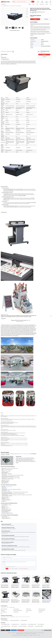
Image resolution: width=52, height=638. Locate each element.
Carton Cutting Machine (41, 624)
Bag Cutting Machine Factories (32, 624)
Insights (43, 632)
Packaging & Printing (5, 5)
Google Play (8, 630)
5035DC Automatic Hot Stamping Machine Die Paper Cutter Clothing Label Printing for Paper (46, 600)
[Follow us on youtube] (48, 630)
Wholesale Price (31, 632)
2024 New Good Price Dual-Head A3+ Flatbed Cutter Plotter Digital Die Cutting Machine (25, 600)
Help (37, 4)
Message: (4, 561)
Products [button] (14, 1)
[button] (30, 1)
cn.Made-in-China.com (33, 633)
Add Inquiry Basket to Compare (15, 30)
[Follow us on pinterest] (49, 630)
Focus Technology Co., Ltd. (20, 635)
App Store (3, 630)
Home (1, 5)
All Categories (3, 4)
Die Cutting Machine (18, 5)
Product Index (39, 632)
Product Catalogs (12, 607)
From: (4, 557)
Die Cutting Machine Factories (15, 624)
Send (7, 568)
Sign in (50, 2)
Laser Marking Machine (41, 610)
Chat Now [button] (46, 19)
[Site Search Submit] (33, 1)
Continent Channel (35, 632)
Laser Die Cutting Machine (23, 620)
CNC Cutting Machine (9, 486)
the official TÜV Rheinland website (24, 453)
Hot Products (9, 632)
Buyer (33, 4)
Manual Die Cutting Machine (5, 620)
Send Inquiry (35, 19)
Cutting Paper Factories (24, 624)
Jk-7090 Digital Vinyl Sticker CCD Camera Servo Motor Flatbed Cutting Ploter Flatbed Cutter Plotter (15, 585)
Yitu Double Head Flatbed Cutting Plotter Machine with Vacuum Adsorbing (36, 585)
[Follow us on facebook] (44, 630)
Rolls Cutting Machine (14, 626)
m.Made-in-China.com (28, 633)
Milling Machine (3, 610)
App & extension (42, 4)
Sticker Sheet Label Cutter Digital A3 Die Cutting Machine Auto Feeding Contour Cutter (5, 600)
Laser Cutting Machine (29, 610)
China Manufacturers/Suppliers (19, 632)
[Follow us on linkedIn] (50, 630)
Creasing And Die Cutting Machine (14, 620)
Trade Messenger (13, 630)
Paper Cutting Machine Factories (5, 624)
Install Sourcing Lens (21, 630)
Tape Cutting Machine (31, 626)
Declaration (34, 635)
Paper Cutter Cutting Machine (22, 626)
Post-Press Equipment (12, 5)
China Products (13, 632)
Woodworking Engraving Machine (17, 610)
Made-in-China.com (22, 633)
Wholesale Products (26, 632)
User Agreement (30, 635)
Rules (50, 4)
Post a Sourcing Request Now (23, 568)
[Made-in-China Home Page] (5, 2)
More (1, 613)
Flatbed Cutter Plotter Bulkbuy (39, 626)
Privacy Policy (38, 635)
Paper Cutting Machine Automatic (5, 626)
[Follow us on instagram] (47, 630)
